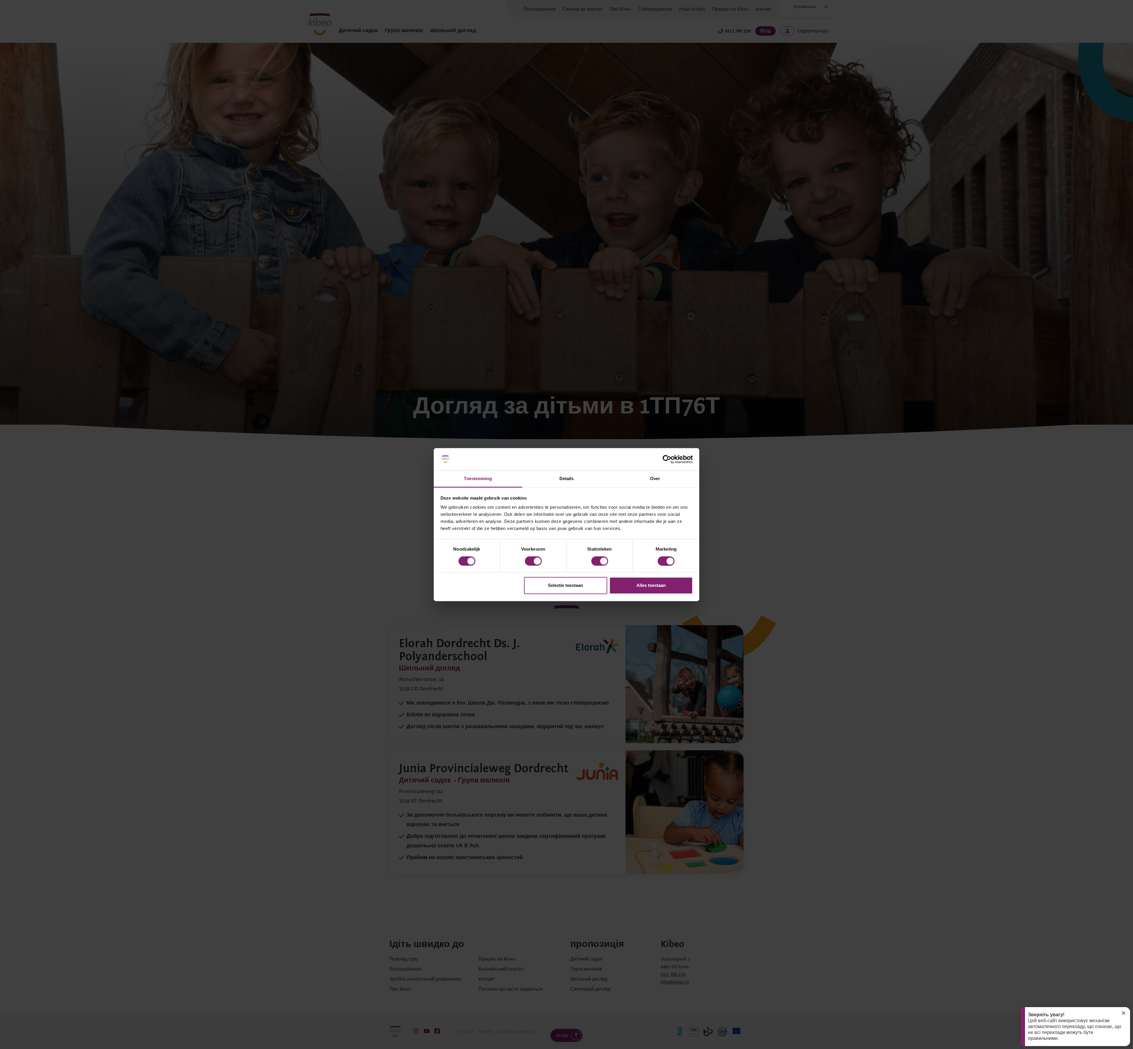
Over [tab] (655, 478)
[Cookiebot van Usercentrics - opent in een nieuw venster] (667, 459)
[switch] (533, 561)
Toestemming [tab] (478, 478)
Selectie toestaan (565, 585)
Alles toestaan (651, 585)
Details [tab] (566, 478)
